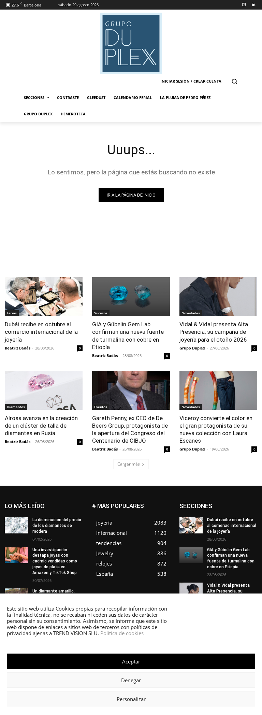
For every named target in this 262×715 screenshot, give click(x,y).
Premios (220, 549)
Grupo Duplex (192, 348)
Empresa (215, 508)
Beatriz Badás (17, 348)
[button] (234, 81)
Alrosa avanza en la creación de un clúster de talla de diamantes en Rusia (41, 426)
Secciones (246, 549)
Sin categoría (218, 554)
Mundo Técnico (210, 539)
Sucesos (100, 313)
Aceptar (131, 661)
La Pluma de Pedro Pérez (233, 529)
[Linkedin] (253, 5)
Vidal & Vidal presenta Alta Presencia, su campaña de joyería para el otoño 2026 (213, 332)
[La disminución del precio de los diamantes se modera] (16, 525)
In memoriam (244, 524)
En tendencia (244, 508)
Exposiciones (223, 518)
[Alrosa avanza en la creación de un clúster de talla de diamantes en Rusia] (44, 390)
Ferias (12, 313)
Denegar (131, 680)
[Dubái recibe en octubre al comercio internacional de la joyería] (44, 296)
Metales (227, 534)
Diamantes (16, 406)
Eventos (100, 406)
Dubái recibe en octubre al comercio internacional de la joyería (41, 332)
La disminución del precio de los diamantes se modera (56, 525)
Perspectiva (245, 544)
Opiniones (216, 544)
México (250, 534)
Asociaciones (214, 503)
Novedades (190, 313)
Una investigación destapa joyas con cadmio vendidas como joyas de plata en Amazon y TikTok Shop (54, 561)
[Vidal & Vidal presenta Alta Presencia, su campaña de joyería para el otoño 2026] (218, 296)
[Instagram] (244, 5)
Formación (212, 524)
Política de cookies (122, 633)
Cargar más (128, 464)
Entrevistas (222, 513)
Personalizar (131, 699)
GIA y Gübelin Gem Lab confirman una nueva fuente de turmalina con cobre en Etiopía (128, 335)
